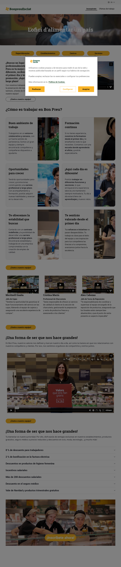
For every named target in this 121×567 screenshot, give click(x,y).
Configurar (68, 89)
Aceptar (86, 89)
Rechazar (36, 89)
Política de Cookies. (57, 82)
